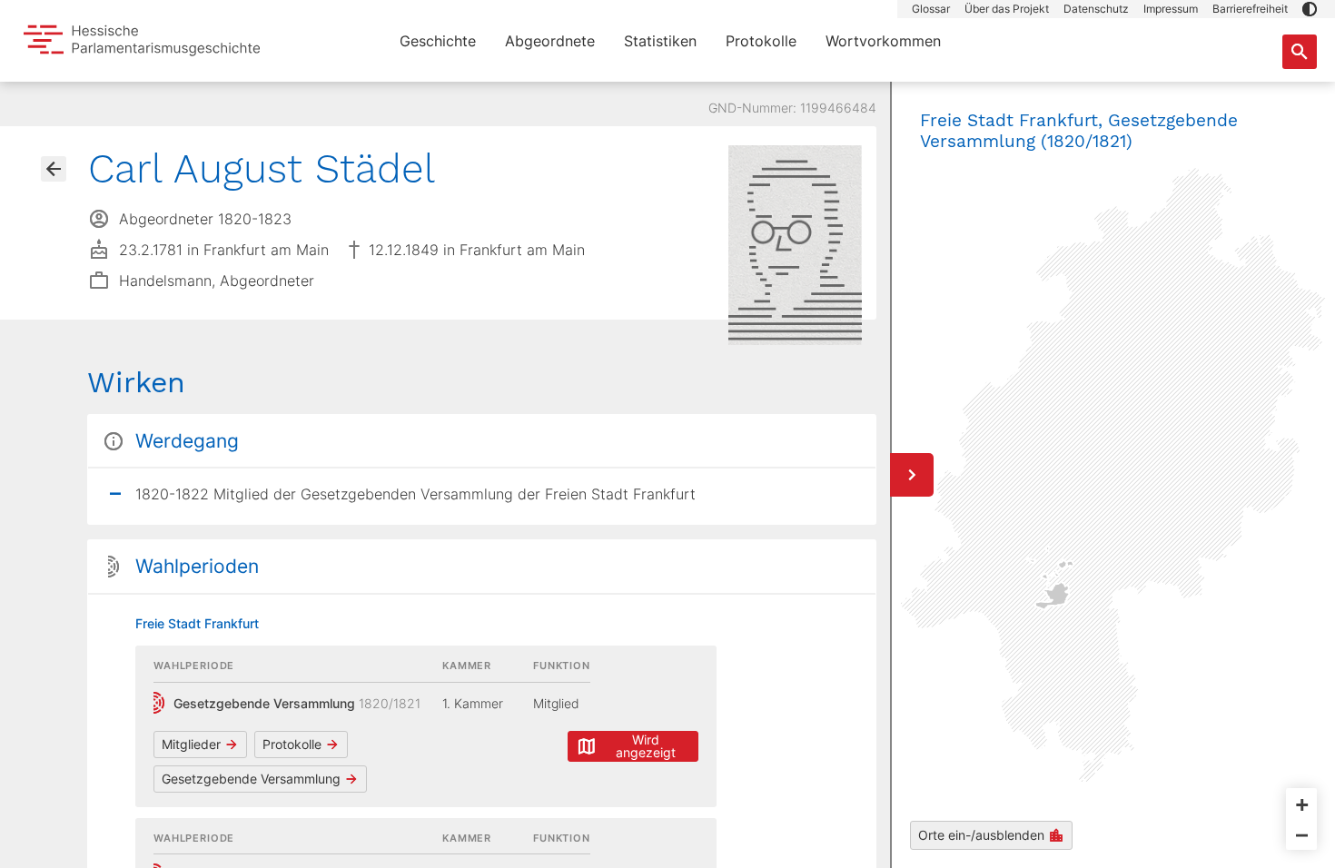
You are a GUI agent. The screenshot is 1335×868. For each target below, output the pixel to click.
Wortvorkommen (883, 41)
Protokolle (761, 41)
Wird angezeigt (646, 746)
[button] (1309, 9)
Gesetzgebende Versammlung (251, 778)
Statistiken (660, 41)
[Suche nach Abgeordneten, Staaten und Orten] (1299, 52)
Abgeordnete (550, 41)
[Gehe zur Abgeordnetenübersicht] (53, 169)
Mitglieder (191, 744)
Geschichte (438, 41)
